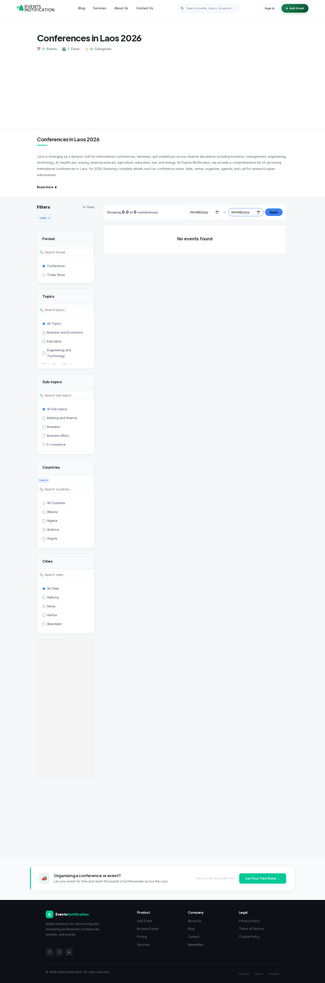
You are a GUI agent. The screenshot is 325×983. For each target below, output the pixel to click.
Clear (88, 207)
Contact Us (144, 8)
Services (99, 8)
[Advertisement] (162, 88)
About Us (121, 8)
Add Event (296, 8)
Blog (81, 8)
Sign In (270, 8)
